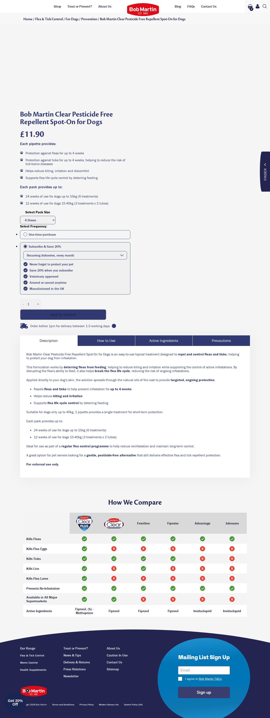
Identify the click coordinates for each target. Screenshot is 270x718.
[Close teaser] (27, 690)
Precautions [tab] (221, 340)
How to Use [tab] (106, 340)
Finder (265, 174)
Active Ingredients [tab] (163, 340)
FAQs (191, 6)
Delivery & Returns (76, 662)
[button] (15, 703)
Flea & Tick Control (49, 19)
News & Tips (72, 655)
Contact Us (208, 6)
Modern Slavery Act (109, 704)
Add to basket (63, 314)
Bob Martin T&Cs (210, 678)
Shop (57, 6)
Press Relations (74, 669)
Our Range (27, 648)
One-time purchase (42, 234)
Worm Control (29, 662)
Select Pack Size (37, 212)
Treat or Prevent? (80, 6)
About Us (104, 6)
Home (27, 19)
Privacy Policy (87, 704)
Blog (178, 6)
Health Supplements (33, 670)
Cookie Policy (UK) (133, 704)
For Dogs (72, 19)
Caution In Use (117, 655)
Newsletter (70, 676)
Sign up (204, 692)
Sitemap (113, 669)
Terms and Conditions (63, 704)
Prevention (89, 19)
